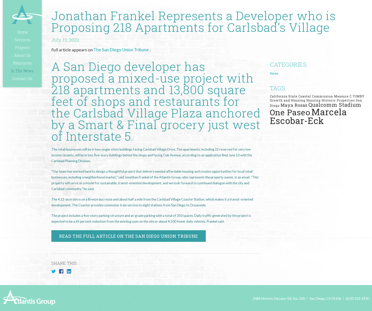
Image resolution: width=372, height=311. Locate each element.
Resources (22, 62)
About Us (22, 55)
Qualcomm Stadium (334, 104)
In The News (22, 70)
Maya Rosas (294, 105)
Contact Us (22, 78)
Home (22, 31)
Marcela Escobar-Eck (308, 116)
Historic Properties (338, 100)
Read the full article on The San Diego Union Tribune (128, 236)
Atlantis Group (28, 14)
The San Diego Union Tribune (121, 49)
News (274, 73)
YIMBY (358, 96)
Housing (313, 100)
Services (22, 39)
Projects (22, 47)
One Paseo (290, 112)
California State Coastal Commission (301, 96)
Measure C (343, 96)
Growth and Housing (287, 100)
